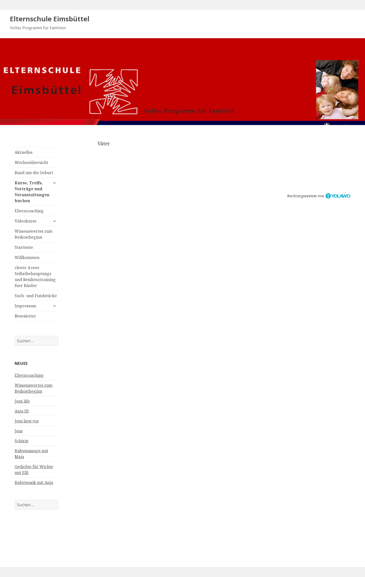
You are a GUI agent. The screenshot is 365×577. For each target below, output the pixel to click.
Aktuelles (24, 152)
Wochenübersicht (31, 162)
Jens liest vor (27, 421)
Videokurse (25, 221)
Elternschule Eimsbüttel (49, 18)
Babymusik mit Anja (34, 482)
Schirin (21, 441)
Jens (19, 431)
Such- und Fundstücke (36, 295)
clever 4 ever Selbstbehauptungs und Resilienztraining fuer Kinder (35, 276)
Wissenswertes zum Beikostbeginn (33, 234)
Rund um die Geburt (34, 172)
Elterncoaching (29, 211)
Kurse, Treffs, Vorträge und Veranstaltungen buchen (32, 191)
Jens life (22, 401)
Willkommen (27, 257)
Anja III (22, 411)
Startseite (24, 247)
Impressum (25, 306)
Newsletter (25, 316)
